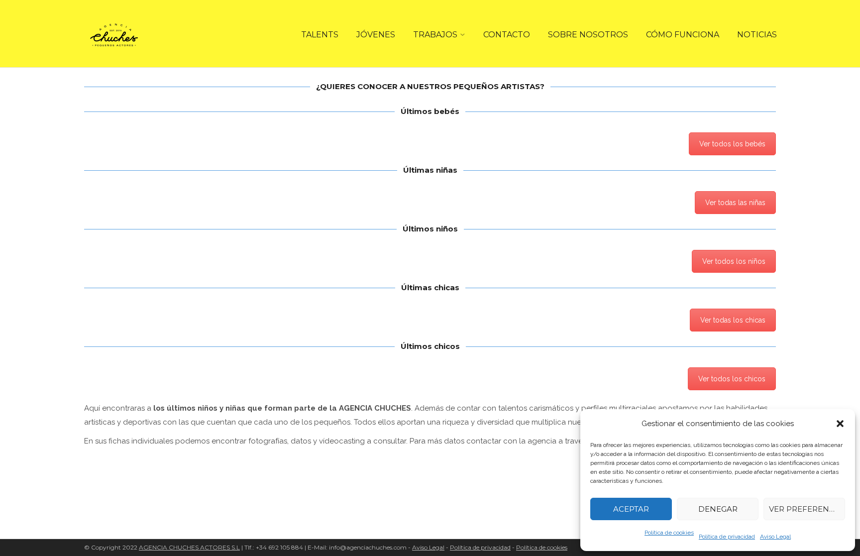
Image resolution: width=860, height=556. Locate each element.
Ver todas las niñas (735, 203)
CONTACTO (506, 34)
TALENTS (319, 34)
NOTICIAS (757, 34)
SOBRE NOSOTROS (588, 34)
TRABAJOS (435, 34)
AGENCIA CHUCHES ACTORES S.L (189, 547)
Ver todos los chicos (731, 379)
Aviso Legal (775, 536)
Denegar (718, 509)
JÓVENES (375, 34)
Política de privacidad (727, 536)
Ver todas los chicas (732, 320)
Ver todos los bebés (732, 144)
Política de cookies (669, 532)
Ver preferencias (807, 509)
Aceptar (631, 509)
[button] (840, 424)
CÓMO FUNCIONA (682, 34)
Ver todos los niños (733, 261)
